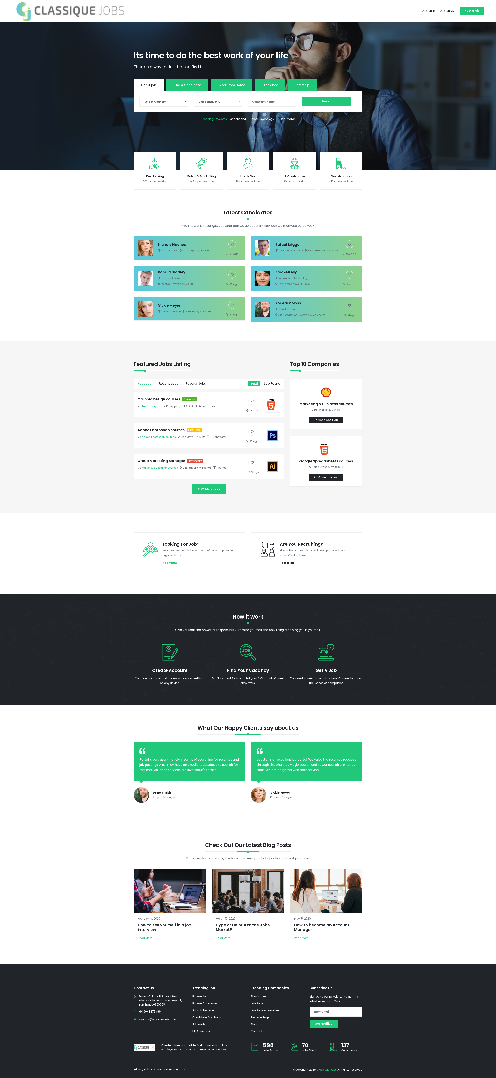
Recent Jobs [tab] (168, 383)
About (158, 1069)
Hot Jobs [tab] (144, 383)
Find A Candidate (187, 85)
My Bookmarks (202, 1031)
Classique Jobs (327, 1070)
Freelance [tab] (270, 85)
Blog (254, 1024)
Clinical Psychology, (261, 119)
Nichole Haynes (172, 244)
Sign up (449, 11)
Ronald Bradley (171, 272)
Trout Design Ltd (152, 406)
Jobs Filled (309, 1050)
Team (168, 1069)
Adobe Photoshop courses (161, 430)
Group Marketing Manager (161, 460)
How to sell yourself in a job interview (164, 927)
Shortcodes (258, 996)
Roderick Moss (288, 303)
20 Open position (326, 477)
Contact (256, 1031)
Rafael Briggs (287, 244)
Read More (145, 938)
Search (326, 101)
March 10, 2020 (226, 919)
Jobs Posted (271, 1050)
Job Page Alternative (265, 1010)
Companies (349, 1050)
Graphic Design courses (159, 399)
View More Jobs (209, 488)
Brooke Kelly (286, 272)
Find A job (148, 85)
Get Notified (323, 1024)
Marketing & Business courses (326, 404)
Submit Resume (203, 1010)
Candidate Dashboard (207, 1017)
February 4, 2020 (149, 919)
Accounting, (238, 119)
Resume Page (260, 1017)
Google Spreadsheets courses (326, 461)
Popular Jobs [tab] (196, 383)
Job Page (257, 1003)
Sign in (430, 11)
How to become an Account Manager (321, 927)
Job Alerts (199, 1024)
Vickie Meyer (169, 305)
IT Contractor (286, 119)
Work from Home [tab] (232, 85)
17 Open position (326, 420)
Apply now (170, 563)
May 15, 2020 (302, 919)
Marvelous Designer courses (160, 468)
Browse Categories (205, 1003)
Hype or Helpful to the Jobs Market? (243, 927)
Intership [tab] (302, 85)
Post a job (472, 11)
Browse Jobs (200, 996)
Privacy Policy (143, 1069)
